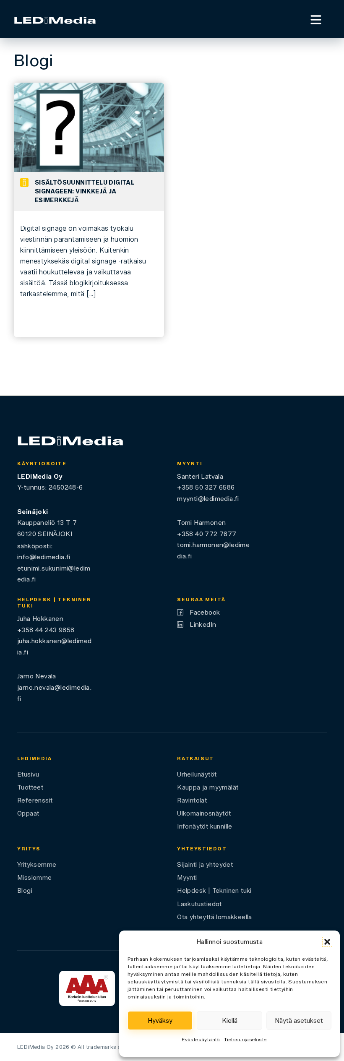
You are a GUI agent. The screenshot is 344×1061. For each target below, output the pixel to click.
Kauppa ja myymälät (207, 787)
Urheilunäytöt (196, 774)
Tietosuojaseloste (245, 1039)
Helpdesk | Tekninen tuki (214, 890)
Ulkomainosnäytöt (204, 813)
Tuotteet (30, 787)
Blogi (24, 890)
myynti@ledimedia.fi (208, 499)
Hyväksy (160, 1021)
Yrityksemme (36, 864)
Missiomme (34, 877)
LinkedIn (203, 624)
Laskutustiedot (199, 904)
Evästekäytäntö (201, 1039)
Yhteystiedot (202, 849)
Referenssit (34, 800)
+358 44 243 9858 (45, 630)
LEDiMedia (34, 758)
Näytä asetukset (299, 1021)
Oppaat (28, 813)
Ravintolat (192, 800)
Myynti (187, 877)
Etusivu (28, 774)
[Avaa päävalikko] (315, 19)
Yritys (29, 849)
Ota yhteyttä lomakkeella (214, 917)
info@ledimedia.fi (43, 557)
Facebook (205, 612)
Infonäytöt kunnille (204, 826)
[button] (327, 942)
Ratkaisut (195, 758)
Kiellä (229, 1021)
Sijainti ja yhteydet (205, 864)
